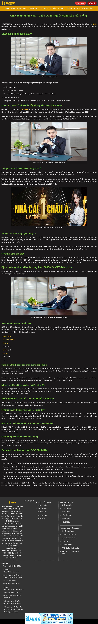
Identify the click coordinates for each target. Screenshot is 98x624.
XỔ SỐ (76, 8)
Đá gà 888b (66, 518)
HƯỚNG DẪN (87, 8)
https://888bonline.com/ (11, 572)
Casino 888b (66, 508)
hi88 (20, 550)
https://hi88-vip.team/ (9, 550)
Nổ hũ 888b (66, 512)
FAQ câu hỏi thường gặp (70, 548)
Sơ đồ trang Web (68, 531)
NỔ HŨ (52, 8)
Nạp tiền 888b (42, 515)
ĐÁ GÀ (69, 8)
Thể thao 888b (67, 505)
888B (7, 8)
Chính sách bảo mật (69, 534)
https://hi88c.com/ (11, 548)
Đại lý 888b (41, 518)
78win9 (5, 555)
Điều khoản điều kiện (69, 538)
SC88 (5, 553)
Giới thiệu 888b (67, 544)
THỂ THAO (33, 8)
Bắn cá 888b (66, 515)
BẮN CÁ (61, 8)
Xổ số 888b (66, 522)
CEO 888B (24, 109)
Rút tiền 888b (42, 512)
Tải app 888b (42, 508)
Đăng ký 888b (42, 505)
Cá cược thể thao (9, 340)
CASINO (43, 8)
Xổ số (5, 350)
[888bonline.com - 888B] (8, 3)
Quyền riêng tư (67, 541)
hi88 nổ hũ (13, 545)
